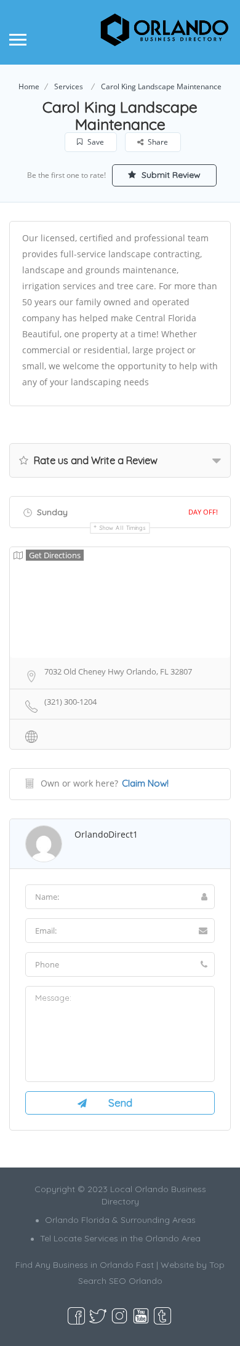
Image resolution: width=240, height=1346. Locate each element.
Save (95, 142)
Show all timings (123, 527)
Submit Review (170, 174)
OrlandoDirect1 (106, 834)
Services (68, 86)
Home (28, 86)
